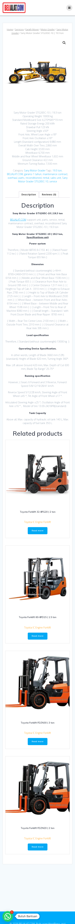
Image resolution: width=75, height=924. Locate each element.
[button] (64, 43)
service (53, 181)
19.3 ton (57, 170)
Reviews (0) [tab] (49, 194)
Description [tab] (28, 194)
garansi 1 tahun (33, 174)
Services (19, 29)
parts (21, 177)
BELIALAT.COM (15, 174)
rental (46, 177)
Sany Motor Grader (35, 170)
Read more (37, 530)
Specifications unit (38, 237)
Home (10, 29)
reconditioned (34, 177)
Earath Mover (32, 29)
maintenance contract (55, 174)
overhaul (12, 177)
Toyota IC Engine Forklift (37, 522)
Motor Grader (48, 29)
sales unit (55, 177)
